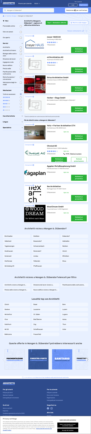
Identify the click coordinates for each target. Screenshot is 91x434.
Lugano (65, 314)
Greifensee (8, 261)
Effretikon (65, 256)
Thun (64, 324)
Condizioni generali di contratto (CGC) (14, 413)
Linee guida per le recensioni (11, 398)
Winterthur (8, 314)
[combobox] (30, 10)
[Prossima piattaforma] (87, 359)
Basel (35, 304)
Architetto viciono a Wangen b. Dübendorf (15, 285)
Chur (6, 319)
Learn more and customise (68, 420)
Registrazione (83, 5)
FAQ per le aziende (52, 392)
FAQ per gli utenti (8, 392)
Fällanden (37, 261)
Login (72, 5)
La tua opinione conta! (46, 377)
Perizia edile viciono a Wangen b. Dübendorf (15, 290)
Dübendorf (66, 236)
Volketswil (8, 241)
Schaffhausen (38, 329)
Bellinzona (8, 334)
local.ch (49, 415)
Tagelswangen (9, 246)
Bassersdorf (38, 241)
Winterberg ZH (9, 266)
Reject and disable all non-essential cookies (68, 425)
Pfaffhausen (38, 266)
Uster (64, 329)
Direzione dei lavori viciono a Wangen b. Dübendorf (43, 285)
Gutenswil (8, 256)
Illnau (64, 261)
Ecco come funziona (53, 395)
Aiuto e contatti (7, 408)
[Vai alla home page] (10, 4)
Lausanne (37, 309)
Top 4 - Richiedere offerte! (56, 23)
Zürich (64, 251)
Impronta (5, 411)
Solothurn (8, 324)
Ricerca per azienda (25, 3)
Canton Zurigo (11, 16)
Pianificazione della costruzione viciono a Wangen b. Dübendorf (73, 285)
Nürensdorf (37, 251)
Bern (64, 304)
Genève (7, 309)
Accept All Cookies (67, 430)
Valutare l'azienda (8, 395)
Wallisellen (65, 241)
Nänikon (65, 246)
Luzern (64, 309)
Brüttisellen (9, 236)
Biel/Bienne (38, 319)
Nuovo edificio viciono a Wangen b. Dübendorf (45, 290)
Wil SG (7, 329)
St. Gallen (37, 314)
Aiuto (36, 3)
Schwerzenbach (39, 246)
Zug (35, 324)
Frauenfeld (37, 334)
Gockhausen (9, 251)
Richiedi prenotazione (79, 160)
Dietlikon (36, 236)
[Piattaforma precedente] (3, 359)
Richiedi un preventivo (79, 50)
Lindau (36, 256)
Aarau (64, 319)
